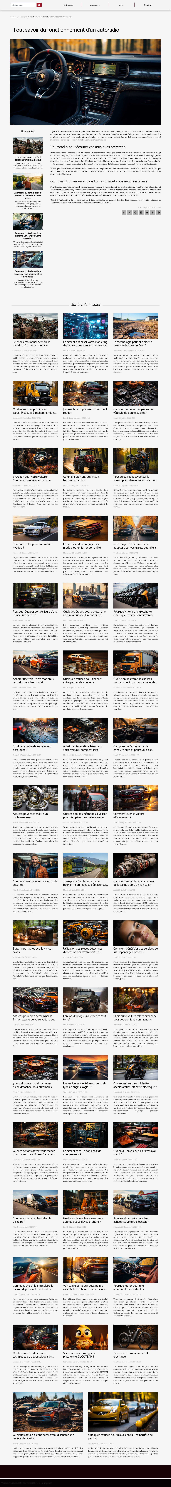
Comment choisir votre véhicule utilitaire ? (32, 1220)
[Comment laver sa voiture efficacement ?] (135, 798)
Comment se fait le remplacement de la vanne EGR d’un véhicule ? (134, 883)
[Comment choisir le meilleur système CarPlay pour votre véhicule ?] (28, 221)
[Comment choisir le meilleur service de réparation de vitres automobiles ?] (28, 259)
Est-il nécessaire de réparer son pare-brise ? (32, 748)
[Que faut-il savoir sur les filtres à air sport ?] (135, 1135)
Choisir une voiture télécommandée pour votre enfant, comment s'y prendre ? (135, 1020)
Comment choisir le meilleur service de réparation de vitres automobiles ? (28, 274)
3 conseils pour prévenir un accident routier (85, 411)
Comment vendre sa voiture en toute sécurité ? (35, 883)
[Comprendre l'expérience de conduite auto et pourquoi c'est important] (135, 730)
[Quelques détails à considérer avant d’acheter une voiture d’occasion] (48, 1411)
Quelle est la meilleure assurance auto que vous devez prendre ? (83, 1220)
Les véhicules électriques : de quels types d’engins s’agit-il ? (84, 1085)
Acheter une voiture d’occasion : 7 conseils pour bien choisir (33, 681)
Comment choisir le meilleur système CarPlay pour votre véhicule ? (28, 235)
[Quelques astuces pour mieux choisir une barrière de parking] (123, 1411)
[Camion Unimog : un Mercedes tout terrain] (85, 1000)
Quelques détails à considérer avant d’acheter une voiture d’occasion (43, 1437)
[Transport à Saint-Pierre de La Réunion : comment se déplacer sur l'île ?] (85, 865)
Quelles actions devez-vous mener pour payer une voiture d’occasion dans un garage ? (34, 1154)
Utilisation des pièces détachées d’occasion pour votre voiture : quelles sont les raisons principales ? (85, 952)
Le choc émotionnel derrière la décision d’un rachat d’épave (28, 158)
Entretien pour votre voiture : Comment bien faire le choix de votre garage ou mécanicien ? (32, 480)
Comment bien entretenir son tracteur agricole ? (81, 478)
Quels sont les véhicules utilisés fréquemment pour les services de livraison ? (134, 682)
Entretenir (68, 5)
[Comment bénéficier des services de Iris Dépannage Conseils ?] (135, 932)
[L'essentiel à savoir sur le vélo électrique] (135, 1337)
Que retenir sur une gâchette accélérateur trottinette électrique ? (135, 1085)
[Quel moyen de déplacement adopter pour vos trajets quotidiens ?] (135, 528)
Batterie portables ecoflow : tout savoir (32, 950)
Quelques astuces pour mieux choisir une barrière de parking (120, 1437)
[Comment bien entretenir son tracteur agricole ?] (85, 461)
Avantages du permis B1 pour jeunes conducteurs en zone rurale (27, 195)
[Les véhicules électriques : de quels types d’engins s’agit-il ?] (85, 1067)
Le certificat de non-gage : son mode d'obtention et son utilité (82, 546)
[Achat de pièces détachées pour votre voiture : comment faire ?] (85, 730)
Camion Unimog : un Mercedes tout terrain (84, 1018)
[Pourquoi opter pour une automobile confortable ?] (135, 1270)
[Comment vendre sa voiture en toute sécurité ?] (35, 865)
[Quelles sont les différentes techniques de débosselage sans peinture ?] (35, 1337)
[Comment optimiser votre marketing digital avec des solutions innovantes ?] (85, 326)
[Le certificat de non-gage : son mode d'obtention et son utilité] (85, 528)
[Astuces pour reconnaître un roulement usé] (35, 798)
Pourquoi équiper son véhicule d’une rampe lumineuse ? (35, 613)
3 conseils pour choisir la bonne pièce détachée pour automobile (33, 1085)
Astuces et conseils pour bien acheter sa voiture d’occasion (131, 1220)
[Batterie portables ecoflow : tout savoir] (35, 932)
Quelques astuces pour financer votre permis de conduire (82, 681)
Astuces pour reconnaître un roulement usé (30, 816)
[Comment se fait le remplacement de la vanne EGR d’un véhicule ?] (135, 865)
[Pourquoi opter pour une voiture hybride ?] (35, 528)
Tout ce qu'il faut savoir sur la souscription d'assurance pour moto (135, 478)
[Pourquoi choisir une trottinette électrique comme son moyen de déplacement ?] (135, 595)
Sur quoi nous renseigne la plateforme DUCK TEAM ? (79, 1355)
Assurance (95, 5)
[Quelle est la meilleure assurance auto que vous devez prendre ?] (85, 1202)
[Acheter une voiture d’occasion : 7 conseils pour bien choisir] (35, 663)
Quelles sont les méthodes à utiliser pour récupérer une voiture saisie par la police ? (85, 817)
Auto (121, 5)
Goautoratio (66, 158)
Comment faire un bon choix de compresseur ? (82, 1153)
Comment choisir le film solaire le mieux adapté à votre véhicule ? (33, 1287)
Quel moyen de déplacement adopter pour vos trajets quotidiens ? (135, 548)
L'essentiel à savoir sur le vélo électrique (131, 1355)
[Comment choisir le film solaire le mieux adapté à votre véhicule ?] (35, 1270)
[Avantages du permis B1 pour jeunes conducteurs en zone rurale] (28, 181)
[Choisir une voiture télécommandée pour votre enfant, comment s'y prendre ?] (135, 1000)
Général (147, 5)
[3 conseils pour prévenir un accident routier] (85, 393)
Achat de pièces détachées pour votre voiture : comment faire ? (82, 748)
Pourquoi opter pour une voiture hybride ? (32, 546)
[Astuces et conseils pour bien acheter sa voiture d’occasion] (135, 1202)
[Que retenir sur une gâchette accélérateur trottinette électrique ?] (135, 1067)
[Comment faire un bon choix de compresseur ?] (85, 1135)
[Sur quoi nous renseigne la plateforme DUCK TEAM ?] (85, 1337)
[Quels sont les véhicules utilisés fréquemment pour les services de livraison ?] (135, 663)
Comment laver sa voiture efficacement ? (128, 816)
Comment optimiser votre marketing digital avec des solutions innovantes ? (85, 346)
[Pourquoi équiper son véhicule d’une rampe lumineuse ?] (35, 595)
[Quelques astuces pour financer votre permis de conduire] (85, 663)
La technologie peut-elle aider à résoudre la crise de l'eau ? (132, 344)
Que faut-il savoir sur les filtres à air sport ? (134, 1153)
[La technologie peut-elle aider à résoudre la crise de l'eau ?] (135, 326)
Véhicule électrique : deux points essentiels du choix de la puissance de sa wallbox (84, 1289)
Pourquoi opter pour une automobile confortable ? (128, 1287)
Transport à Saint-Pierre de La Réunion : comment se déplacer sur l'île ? (84, 885)
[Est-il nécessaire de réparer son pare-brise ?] (35, 730)
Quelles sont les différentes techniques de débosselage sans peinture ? (33, 1357)
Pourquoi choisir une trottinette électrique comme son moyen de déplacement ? (133, 615)
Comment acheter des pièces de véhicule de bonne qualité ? (133, 411)
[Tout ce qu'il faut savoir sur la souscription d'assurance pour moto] (135, 461)
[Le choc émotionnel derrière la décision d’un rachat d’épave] (28, 145)
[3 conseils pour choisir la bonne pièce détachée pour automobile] (35, 1067)
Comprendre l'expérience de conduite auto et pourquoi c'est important (132, 750)
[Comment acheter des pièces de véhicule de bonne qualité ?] (135, 393)
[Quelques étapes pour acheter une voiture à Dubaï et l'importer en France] (85, 595)
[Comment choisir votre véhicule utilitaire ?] (35, 1202)
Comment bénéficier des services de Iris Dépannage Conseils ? (135, 950)
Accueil (13, 17)
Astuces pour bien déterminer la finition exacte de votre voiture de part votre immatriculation (33, 1020)
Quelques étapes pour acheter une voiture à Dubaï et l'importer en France (84, 615)
